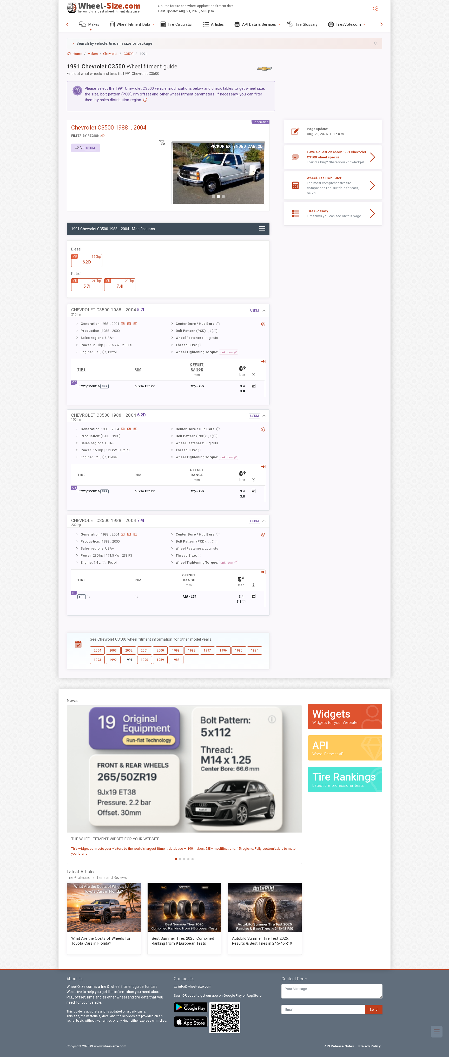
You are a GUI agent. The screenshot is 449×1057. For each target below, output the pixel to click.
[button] (224, 43)
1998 (191, 650)
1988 (176, 660)
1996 (223, 650)
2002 (129, 650)
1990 (144, 660)
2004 (97, 650)
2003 (113, 650)
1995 (238, 650)
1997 (207, 650)
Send (374, 1009)
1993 (97, 660)
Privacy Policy (369, 1046)
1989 (160, 660)
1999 (176, 650)
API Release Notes (339, 1046)
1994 (254, 650)
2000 (160, 650)
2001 (144, 650)
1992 (113, 660)
